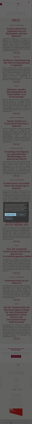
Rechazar (8, 218)
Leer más (25, 210)
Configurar (21, 214)
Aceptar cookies (10, 214)
